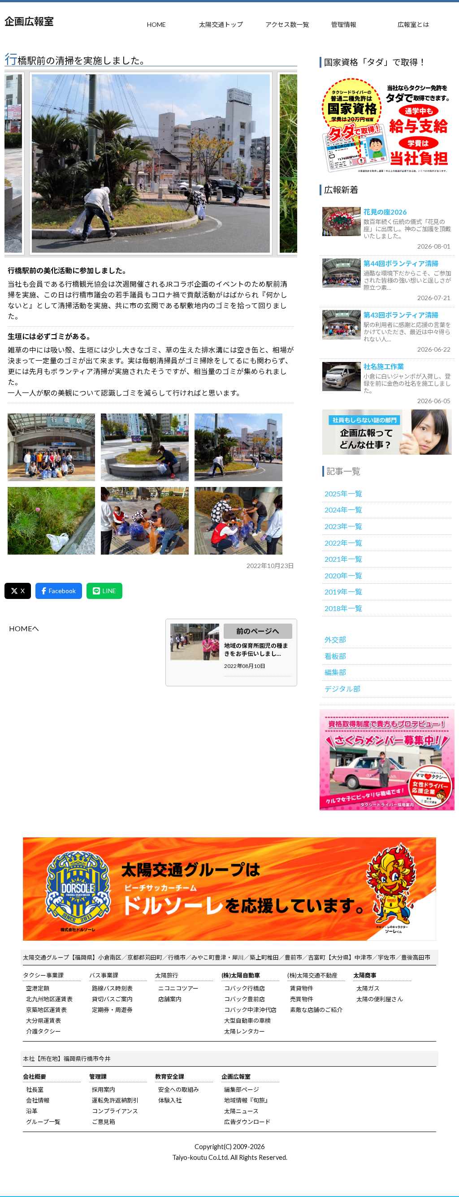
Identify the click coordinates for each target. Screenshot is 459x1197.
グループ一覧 (43, 1121)
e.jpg (145, 521)
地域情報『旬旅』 (247, 1100)
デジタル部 (342, 689)
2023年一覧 (343, 526)
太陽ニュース (241, 1111)
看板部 (335, 656)
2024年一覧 (343, 509)
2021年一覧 (343, 559)
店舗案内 (170, 999)
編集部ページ (241, 1089)
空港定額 (37, 988)
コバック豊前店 (244, 999)
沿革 (32, 1111)
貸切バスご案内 (112, 999)
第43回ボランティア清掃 (401, 315)
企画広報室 (29, 21)
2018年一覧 (343, 608)
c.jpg (238, 447)
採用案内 (103, 1089)
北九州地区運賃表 (49, 999)
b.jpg (145, 447)
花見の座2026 (385, 212)
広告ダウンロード (247, 1121)
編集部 (335, 672)
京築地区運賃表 (46, 1009)
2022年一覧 (343, 542)
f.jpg (238, 521)
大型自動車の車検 (247, 1020)
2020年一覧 (343, 575)
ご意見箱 (103, 1121)
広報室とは (413, 24)
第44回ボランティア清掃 (401, 263)
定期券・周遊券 (112, 1009)
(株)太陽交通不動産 (312, 975)
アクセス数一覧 (287, 24)
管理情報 (343, 24)
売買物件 (301, 999)
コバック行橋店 (244, 988)
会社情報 (37, 1100)
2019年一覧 (343, 591)
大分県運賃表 (43, 1020)
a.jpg (51, 447)
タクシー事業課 (43, 975)
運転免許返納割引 (115, 1100)
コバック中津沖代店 (250, 1009)
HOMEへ (24, 628)
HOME (156, 24)
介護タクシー (43, 1031)
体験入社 (170, 1100)
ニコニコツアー (178, 988)
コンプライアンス (115, 1111)
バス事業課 (103, 975)
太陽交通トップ (221, 24)
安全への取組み (178, 1089)
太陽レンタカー (244, 1031)
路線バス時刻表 (112, 988)
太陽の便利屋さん (379, 999)
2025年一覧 (343, 493)
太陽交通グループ (46, 957)
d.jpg (51, 521)
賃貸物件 (301, 988)
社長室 (34, 1089)
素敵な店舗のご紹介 (316, 1009)
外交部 (335, 639)
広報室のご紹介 (387, 432)
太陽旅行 (166, 975)
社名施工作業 (384, 366)
